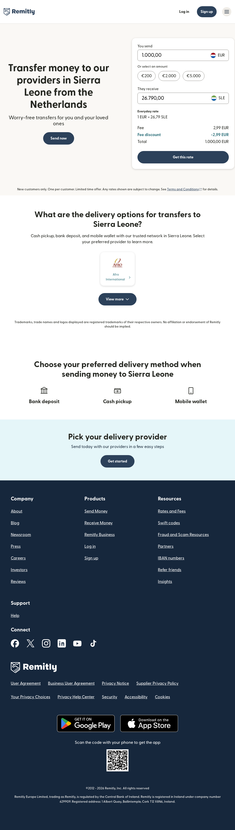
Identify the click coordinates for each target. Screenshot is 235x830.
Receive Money (98, 523)
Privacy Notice (115, 683)
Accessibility (136, 697)
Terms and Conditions (184, 189)
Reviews (18, 582)
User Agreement (26, 683)
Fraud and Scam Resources (183, 535)
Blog (15, 523)
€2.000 (169, 76)
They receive (148, 89)
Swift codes (169, 523)
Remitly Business (99, 535)
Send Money (96, 511)
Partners (165, 546)
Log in (184, 12)
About (16, 511)
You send (144, 46)
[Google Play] (86, 723)
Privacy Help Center (76, 697)
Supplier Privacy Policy (157, 683)
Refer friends (169, 570)
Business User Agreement (71, 683)
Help (15, 616)
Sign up (207, 12)
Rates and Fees (172, 511)
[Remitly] (19, 12)
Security (109, 697)
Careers (18, 558)
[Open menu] (226, 11)
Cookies (162, 697)
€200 (146, 76)
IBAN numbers (171, 558)
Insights (165, 582)
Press (16, 546)
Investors (19, 570)
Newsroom (21, 535)
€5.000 (194, 76)
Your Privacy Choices (30, 697)
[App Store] (149, 723)
